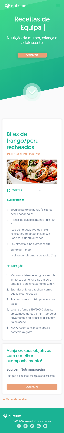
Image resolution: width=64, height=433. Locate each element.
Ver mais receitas (16, 399)
